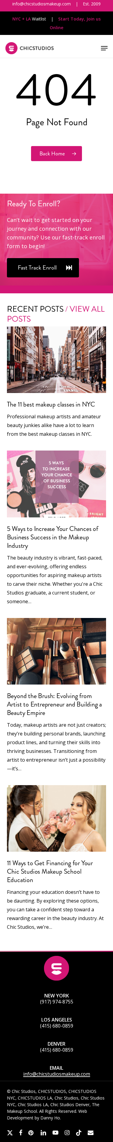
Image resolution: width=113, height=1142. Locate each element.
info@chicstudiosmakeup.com (56, 1074)
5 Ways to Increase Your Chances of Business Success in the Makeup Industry (52, 537)
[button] (104, 48)
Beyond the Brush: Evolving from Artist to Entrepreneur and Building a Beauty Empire (54, 704)
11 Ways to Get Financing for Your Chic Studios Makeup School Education (50, 871)
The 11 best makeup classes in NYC (51, 404)
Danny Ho (50, 1118)
